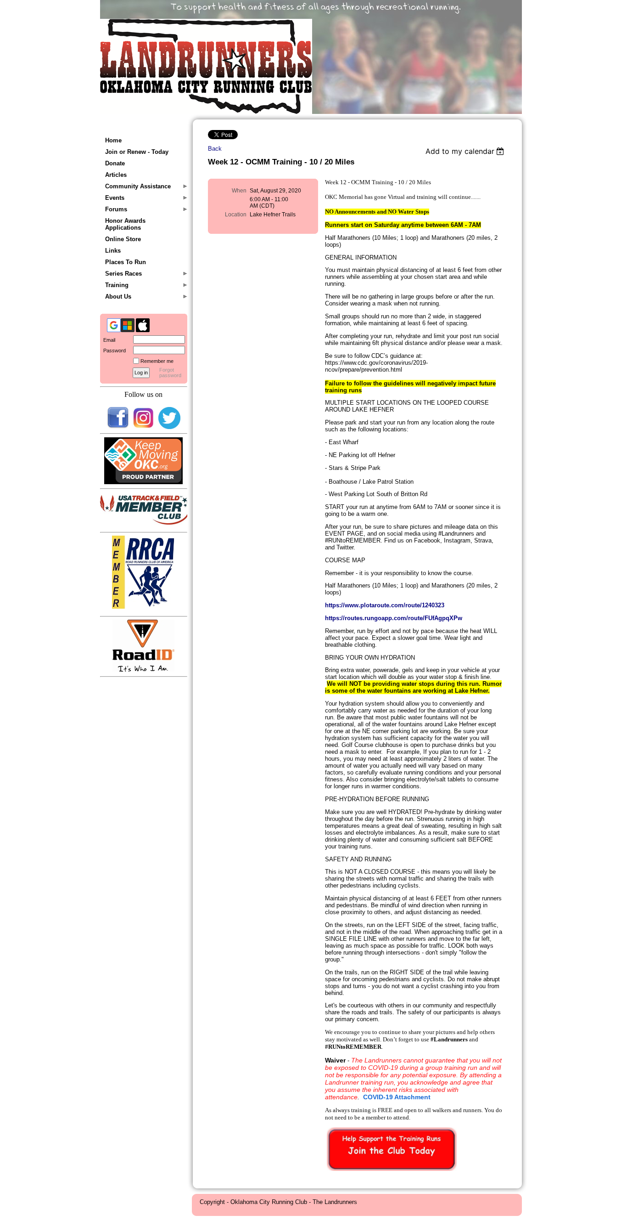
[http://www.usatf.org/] (146, 522)
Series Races (123, 273)
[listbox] (466, 151)
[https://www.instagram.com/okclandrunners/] (144, 427)
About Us (118, 296)
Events (114, 197)
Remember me (157, 361)
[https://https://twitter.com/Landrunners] (169, 427)
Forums (116, 209)
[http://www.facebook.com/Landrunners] (118, 427)
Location (235, 214)
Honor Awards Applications (125, 224)
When (239, 190)
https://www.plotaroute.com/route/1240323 (384, 605)
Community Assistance (138, 186)
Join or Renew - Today (136, 151)
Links (113, 250)
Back (215, 148)
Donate (115, 163)
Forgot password (170, 372)
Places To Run (125, 262)
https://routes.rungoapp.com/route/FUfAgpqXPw (393, 618)
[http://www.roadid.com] (143, 669)
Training (117, 285)
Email (107, 340)
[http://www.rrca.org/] (143, 606)
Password (113, 350)
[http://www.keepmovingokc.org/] (143, 482)
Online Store (123, 239)
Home (113, 140)
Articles (116, 174)
